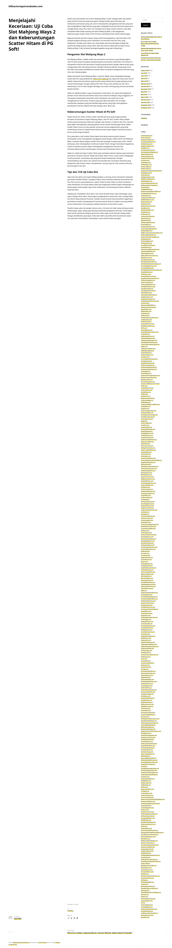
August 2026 (145, 70)
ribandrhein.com (146, 392)
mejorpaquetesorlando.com (149, 342)
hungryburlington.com (148, 545)
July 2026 (144, 73)
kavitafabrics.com (146, 611)
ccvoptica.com (145, 776)
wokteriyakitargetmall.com (149, 367)
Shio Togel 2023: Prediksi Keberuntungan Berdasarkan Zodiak (150, 44)
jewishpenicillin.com (147, 379)
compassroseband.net (147, 663)
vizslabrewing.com (146, 319)
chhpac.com (144, 896)
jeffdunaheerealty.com (147, 727)
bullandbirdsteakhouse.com (149, 760)
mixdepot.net (145, 791)
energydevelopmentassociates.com (151, 270)
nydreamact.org (145, 195)
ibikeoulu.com (145, 530)
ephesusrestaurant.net (147, 816)
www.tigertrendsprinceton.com (150, 719)
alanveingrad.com (146, 576)
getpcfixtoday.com (146, 202)
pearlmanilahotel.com (147, 210)
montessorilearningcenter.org (150, 845)
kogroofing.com (146, 218)
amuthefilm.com (146, 495)
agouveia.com (145, 890)
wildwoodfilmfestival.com (148, 235)
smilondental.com (146, 352)
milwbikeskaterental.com (148, 584)
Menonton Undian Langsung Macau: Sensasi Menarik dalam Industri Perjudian (99, 933)
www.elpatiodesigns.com (148, 822)
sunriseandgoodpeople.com (149, 596)
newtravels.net (145, 175)
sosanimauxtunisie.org (147, 216)
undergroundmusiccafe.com (149, 913)
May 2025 (144, 91)
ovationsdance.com (147, 390)
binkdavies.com (145, 487)
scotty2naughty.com (147, 520)
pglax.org (144, 590)
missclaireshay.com (146, 135)
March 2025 (144, 97)
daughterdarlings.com (147, 146)
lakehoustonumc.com (147, 704)
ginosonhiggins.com (147, 578)
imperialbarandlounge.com (149, 295)
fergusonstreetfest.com (148, 847)
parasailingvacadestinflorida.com (151, 861)
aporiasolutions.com (147, 675)
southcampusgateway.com (149, 228)
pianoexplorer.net (146, 805)
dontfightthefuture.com (148, 286)
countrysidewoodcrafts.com (149, 183)
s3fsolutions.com (146, 274)
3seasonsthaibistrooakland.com (150, 404)
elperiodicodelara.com (147, 139)
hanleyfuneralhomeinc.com (149, 340)
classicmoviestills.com (147, 441)
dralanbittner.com (146, 321)
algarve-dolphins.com (147, 574)
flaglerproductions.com (148, 479)
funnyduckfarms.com (147, 872)
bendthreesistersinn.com (148, 601)
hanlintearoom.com (147, 870)
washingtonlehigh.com (148, 779)
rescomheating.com (147, 905)
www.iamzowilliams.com (148, 801)
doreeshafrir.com (146, 522)
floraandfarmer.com (147, 272)
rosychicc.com (145, 425)
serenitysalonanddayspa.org (149, 152)
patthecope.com (146, 657)
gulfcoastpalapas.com (147, 679)
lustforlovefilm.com (146, 497)
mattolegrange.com (147, 565)
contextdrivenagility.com (148, 528)
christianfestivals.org (147, 570)
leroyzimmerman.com (147, 878)
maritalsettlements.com (148, 582)
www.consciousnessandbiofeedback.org (153, 799)
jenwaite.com (145, 874)
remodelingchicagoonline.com (150, 768)
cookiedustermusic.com (148, 607)
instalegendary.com (147, 189)
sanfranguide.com (146, 452)
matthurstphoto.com (147, 851)
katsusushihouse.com (147, 506)
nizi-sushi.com (145, 553)
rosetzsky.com (145, 512)
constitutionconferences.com (149, 654)
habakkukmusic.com (147, 706)
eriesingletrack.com (146, 330)
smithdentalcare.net (147, 911)
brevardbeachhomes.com (148, 276)
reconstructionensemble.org (149, 609)
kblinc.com (144, 328)
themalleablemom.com (148, 541)
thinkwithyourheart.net (148, 299)
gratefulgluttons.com (147, 433)
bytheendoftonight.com (148, 429)
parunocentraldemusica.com (149, 830)
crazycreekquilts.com (147, 485)
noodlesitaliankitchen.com (149, 193)
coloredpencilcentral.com (148, 290)
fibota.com (144, 826)
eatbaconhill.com (146, 168)
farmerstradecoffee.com (148, 692)
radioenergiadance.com (148, 222)
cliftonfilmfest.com (146, 293)
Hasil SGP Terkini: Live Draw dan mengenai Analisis (39, 933)
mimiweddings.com (147, 907)
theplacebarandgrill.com (148, 636)
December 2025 (146, 89)
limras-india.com (146, 137)
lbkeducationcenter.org (148, 398)
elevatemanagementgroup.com (150, 876)
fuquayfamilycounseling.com (149, 888)
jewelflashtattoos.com (147, 199)
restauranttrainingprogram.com (150, 375)
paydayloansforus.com (147, 177)
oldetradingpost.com (147, 253)
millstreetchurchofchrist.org (149, 859)
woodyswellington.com (148, 818)
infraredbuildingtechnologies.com (151, 264)
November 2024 (146, 107)
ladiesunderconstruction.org (149, 255)
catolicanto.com (145, 396)
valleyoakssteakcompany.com (150, 646)
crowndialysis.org (146, 373)
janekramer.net (145, 551)
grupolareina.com (146, 247)
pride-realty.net (145, 863)
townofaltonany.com (147, 588)
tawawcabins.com (146, 309)
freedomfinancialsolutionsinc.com (151, 731)
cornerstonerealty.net (147, 797)
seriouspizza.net (145, 661)
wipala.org (144, 421)
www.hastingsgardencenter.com (150, 803)
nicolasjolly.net (145, 499)
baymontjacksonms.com (148, 586)
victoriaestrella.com (146, 623)
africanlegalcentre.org (147, 504)
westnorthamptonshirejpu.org (150, 237)
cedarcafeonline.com (147, 154)
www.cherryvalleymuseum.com (150, 249)
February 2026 (145, 84)
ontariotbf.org (145, 187)
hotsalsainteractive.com (148, 150)
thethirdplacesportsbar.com (149, 814)
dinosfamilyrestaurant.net (148, 262)
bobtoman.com (145, 214)
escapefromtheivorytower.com (150, 278)
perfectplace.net (145, 402)
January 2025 (145, 102)
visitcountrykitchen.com (148, 572)
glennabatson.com (146, 474)
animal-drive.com (146, 667)
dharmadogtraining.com (148, 898)
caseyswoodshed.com (147, 648)
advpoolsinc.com (146, 640)
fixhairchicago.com (146, 650)
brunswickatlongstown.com (149, 547)
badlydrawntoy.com (147, 702)
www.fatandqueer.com (147, 739)
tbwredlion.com (145, 839)
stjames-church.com (147, 518)
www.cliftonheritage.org (148, 764)
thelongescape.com (147, 563)
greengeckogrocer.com (148, 363)
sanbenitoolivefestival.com (149, 439)
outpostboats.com (146, 427)
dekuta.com (144, 787)
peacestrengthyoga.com (148, 729)
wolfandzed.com (146, 785)
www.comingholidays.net (148, 450)
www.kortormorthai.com (148, 737)
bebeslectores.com (146, 257)
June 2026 (144, 75)
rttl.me (143, 903)
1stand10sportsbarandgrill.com (150, 344)
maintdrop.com (145, 212)
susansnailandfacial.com (148, 714)
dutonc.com (144, 561)
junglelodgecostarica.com (148, 568)
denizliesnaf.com (146, 652)
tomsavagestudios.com (148, 382)
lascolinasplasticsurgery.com (149, 762)
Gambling (70, 911)
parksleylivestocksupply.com (149, 415)
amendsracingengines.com (149, 735)
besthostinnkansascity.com (149, 909)
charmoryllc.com (146, 454)
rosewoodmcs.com (146, 793)
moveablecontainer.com (148, 245)
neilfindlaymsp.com (147, 630)
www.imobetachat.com (148, 698)
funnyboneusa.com (146, 605)
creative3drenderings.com (148, 690)
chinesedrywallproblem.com (149, 599)
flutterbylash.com (146, 867)
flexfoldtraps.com (146, 733)
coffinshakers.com (146, 532)
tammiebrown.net (146, 559)
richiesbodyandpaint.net (148, 142)
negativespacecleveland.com (149, 592)
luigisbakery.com (146, 781)
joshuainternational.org (148, 712)
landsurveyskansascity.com (149, 743)
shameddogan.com (146, 685)
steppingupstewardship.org (149, 774)
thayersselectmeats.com (148, 673)
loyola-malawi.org (146, 423)
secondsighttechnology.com (149, 359)
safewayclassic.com (146, 181)
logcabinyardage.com (147, 694)
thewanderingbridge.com (148, 539)
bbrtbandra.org (145, 204)
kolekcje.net (144, 394)
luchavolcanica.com (146, 613)
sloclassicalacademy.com (148, 470)
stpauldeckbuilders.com (148, 745)
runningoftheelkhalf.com (148, 725)
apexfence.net (145, 917)
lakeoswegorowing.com (148, 886)
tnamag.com (145, 669)
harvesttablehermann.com (149, 266)
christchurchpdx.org (147, 489)
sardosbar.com (145, 313)
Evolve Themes (42, 942)
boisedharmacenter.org (148, 417)
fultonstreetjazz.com (147, 241)
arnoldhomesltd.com (147, 288)
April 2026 (144, 78)
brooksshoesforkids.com (148, 671)
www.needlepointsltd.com (148, 758)
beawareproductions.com (148, 526)
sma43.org (144, 766)
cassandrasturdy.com (147, 437)
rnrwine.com (144, 884)
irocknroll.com (145, 303)
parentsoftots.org (146, 687)
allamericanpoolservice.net (149, 377)
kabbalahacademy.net (147, 350)
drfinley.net (144, 880)
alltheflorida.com (146, 853)
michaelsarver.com (146, 361)
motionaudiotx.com (147, 901)
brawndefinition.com (147, 481)
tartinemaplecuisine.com (148, 549)
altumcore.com (145, 665)
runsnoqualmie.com (147, 750)
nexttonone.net (145, 708)
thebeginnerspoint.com (148, 448)
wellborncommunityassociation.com (152, 233)
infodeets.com (145, 148)
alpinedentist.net (146, 220)
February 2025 (145, 99)
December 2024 (146, 105)
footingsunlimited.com (147, 748)
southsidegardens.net (147, 807)
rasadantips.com (146, 162)
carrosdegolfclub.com (147, 268)
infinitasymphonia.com (148, 501)
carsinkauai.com (145, 857)
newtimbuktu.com (146, 164)
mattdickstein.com (146, 700)
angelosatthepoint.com (148, 642)
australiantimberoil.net (147, 260)
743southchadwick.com (148, 280)
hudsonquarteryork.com (148, 824)
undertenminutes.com (147, 158)
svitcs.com (144, 659)
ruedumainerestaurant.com (149, 510)
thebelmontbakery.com (148, 179)
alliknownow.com (146, 464)
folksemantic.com (146, 311)
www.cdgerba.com (146, 828)
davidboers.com (145, 696)
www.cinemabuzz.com (147, 789)
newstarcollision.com (147, 355)
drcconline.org (145, 634)
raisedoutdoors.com (147, 297)
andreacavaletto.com (147, 412)
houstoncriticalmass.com (148, 458)
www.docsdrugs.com (147, 752)
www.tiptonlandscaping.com (149, 772)
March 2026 (144, 81)
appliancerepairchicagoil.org (149, 185)
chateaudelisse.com (147, 230)
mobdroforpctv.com (147, 435)
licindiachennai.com (147, 144)
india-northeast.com (147, 282)
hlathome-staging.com (147, 365)
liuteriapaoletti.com (146, 595)
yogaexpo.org (145, 408)
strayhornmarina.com (147, 477)
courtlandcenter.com (147, 628)
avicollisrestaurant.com (148, 632)
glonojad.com (145, 514)
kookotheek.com (146, 224)
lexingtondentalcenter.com (149, 369)
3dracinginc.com (146, 456)
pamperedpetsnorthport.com (150, 332)
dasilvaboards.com (146, 473)
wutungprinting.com (147, 580)
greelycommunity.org (147, 508)
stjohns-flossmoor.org (147, 603)
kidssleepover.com (146, 173)
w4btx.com (144, 346)
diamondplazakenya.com (148, 836)
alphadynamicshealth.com (149, 865)
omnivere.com (145, 160)
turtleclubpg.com (146, 619)
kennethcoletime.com (147, 543)
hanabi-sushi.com (146, 783)
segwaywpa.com (146, 677)
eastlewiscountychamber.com (149, 466)
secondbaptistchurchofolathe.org (151, 892)
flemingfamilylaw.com (147, 882)
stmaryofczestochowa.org (148, 534)
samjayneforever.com (147, 849)
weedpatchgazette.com (148, 326)
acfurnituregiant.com (147, 156)
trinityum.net (145, 809)
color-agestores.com (147, 419)
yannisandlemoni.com (147, 324)
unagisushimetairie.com (148, 197)
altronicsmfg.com (146, 166)
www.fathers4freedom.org (148, 721)
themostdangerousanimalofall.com (151, 460)
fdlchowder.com (145, 756)
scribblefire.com (145, 406)
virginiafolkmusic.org (147, 388)
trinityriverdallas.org (147, 400)
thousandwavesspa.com (148, 626)
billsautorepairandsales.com (149, 841)
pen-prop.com (145, 717)
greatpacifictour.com (147, 621)
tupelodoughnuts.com (147, 336)
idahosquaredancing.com (148, 307)
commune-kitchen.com (148, 493)
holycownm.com (146, 615)
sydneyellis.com (145, 371)
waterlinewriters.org (147, 683)
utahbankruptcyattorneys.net (150, 301)
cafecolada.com (145, 443)
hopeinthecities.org (146, 431)
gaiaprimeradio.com (147, 557)
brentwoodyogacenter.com (149, 770)
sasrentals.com (145, 357)
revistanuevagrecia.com (148, 516)
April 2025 (144, 94)
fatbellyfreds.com (146, 820)
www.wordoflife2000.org (148, 305)
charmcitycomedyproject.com (150, 524)
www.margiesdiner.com (148, 754)
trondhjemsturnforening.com (149, 834)
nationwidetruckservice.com (149, 617)
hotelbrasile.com (146, 239)
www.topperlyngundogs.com (149, 723)
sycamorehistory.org (147, 795)
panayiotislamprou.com (148, 226)
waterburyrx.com (146, 638)
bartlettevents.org (146, 243)
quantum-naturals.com (148, 843)
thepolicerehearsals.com (148, 462)
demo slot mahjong (100, 79)
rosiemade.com (145, 334)
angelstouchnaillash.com (148, 348)
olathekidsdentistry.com (148, 338)
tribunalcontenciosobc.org (149, 468)
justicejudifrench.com (147, 537)
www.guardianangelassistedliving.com (152, 832)
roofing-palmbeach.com (148, 284)
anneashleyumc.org (147, 741)
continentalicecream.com (148, 483)
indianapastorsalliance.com (149, 644)
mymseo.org (145, 894)
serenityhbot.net (146, 710)
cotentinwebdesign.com (148, 251)
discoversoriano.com (147, 446)
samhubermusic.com (147, 915)
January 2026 (145, 86)
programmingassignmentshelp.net (151, 171)
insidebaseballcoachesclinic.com (150, 855)
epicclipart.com (145, 208)
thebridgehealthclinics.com (149, 681)
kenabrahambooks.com (148, 491)
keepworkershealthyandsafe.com (151, 191)
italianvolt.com (145, 315)
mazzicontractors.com (147, 812)
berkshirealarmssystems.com (149, 317)
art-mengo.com (145, 555)
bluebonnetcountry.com (148, 206)
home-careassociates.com (148, 410)
